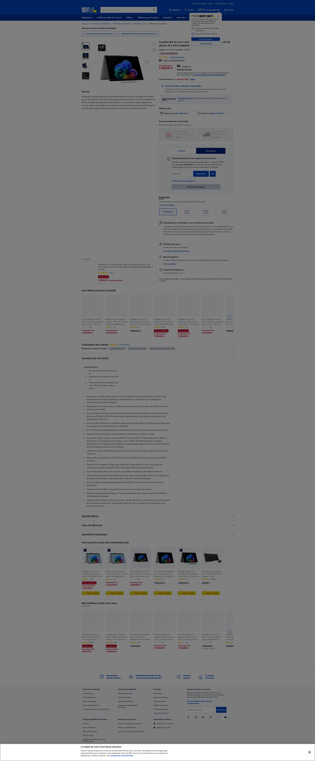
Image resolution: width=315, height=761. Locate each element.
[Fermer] (309, 752)
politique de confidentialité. (122, 755)
